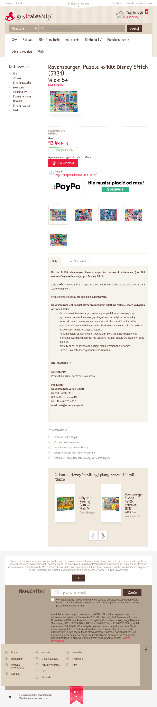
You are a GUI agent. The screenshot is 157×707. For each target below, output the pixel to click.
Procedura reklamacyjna (66, 442)
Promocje (77, 658)
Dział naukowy (50, 658)
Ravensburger (56, 85)
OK (79, 577)
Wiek (40, 51)
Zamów (132, 592)
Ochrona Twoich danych (65, 437)
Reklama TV (93, 39)
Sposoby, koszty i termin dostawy (71, 447)
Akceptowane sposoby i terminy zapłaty (74, 452)
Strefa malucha (49, 39)
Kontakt (19, 3)
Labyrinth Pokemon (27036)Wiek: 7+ (86, 503)
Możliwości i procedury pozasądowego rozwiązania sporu (82, 458)
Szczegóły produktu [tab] (77, 261)
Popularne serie (118, 39)
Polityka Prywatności (18, 666)
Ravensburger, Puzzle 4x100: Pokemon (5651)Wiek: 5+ (133, 503)
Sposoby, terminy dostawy (139, 3)
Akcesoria (72, 39)
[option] (78, 505)
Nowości (17, 101)
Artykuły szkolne (51, 665)
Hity (74, 665)
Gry (14, 39)
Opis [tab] (54, 261)
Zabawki (27, 39)
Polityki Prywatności (117, 570)
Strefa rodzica (22, 51)
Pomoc (8, 3)
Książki (46, 652)
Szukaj (134, 28)
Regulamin (117, 3)
